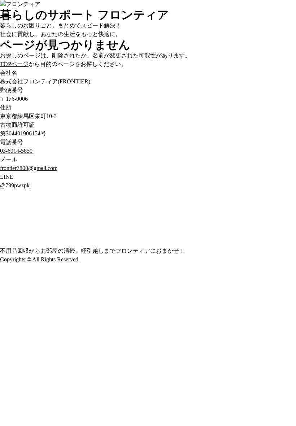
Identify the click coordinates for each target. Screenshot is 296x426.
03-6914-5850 (16, 151)
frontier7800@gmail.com (28, 168)
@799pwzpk (15, 185)
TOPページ (14, 64)
